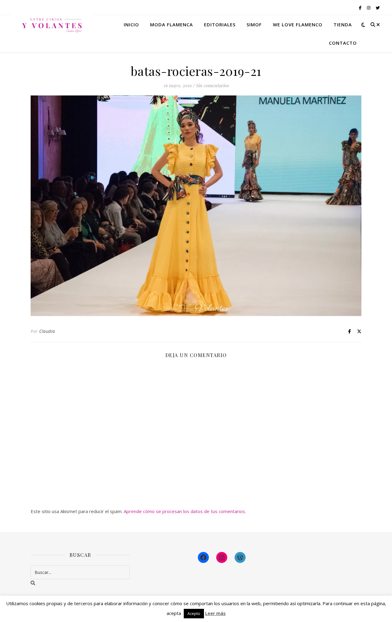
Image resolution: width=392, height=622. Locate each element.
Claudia (47, 331)
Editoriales (220, 24)
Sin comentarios (212, 85)
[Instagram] (221, 557)
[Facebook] (203, 557)
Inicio (131, 24)
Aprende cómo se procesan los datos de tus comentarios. (185, 511)
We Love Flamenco (297, 24)
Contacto (343, 43)
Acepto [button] (193, 613)
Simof (254, 24)
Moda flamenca (171, 24)
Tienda (343, 24)
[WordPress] (240, 557)
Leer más (215, 613)
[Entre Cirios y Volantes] (52, 24)
